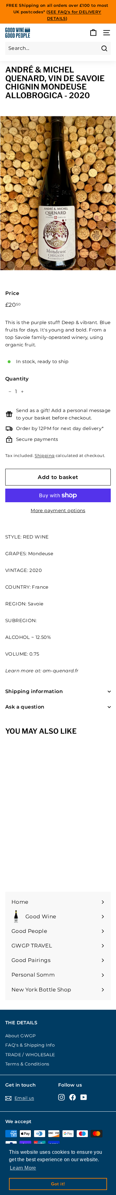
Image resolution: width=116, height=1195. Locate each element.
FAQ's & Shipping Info (30, 1045)
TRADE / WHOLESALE (30, 1054)
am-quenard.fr (61, 671)
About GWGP (20, 1036)
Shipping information (34, 691)
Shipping (44, 455)
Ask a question (25, 707)
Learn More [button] (23, 1168)
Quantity (16, 379)
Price (12, 293)
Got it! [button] (58, 1183)
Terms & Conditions (27, 1064)
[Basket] (93, 33)
